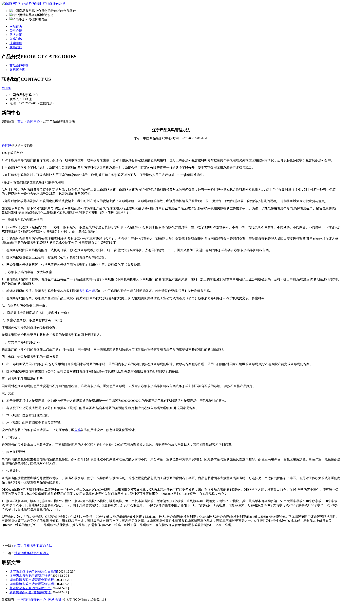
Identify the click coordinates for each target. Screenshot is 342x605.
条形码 (6, 145)
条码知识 (16, 39)
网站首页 (16, 26)
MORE (6, 88)
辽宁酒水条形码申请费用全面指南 (33, 571)
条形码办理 (17, 69)
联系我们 (16, 47)
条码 (77, 430)
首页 (20, 121)
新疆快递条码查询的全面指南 (30, 588)
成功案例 (16, 43)
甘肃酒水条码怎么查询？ (31, 553)
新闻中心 (33, 121)
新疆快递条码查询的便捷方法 (30, 592)
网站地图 (54, 599)
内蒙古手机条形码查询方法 (33, 545)
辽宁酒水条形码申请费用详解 (30, 575)
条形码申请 (87, 291)
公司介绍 (16, 30)
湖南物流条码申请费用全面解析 (32, 579)
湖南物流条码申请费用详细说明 (32, 584)
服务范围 (16, 34)
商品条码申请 (19, 65)
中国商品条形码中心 (31, 599)
